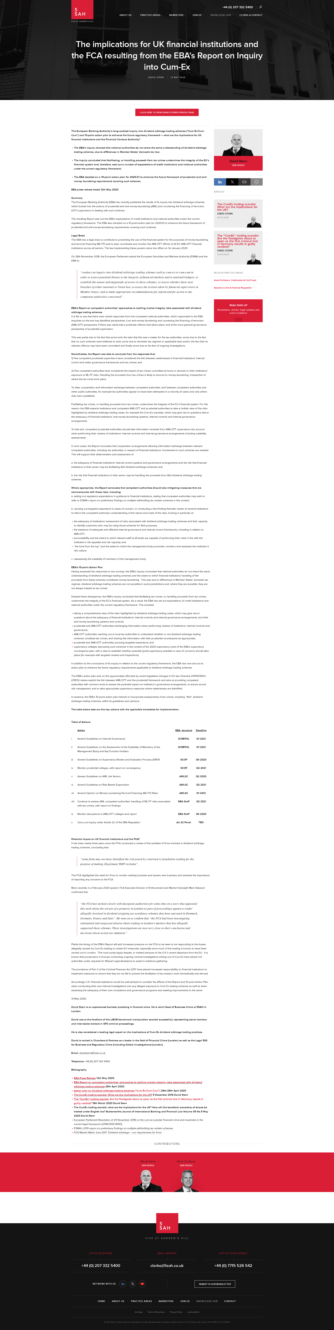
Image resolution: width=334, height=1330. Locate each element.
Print (256, 182)
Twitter (132, 1283)
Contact (230, 1301)
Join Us (185, 1301)
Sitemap (138, 1312)
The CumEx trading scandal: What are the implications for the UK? (237, 207)
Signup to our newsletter (215, 1284)
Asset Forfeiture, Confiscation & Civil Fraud (235, 280)
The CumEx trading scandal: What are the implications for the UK (112, 1095)
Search (260, 7)
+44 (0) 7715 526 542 (233, 1265)
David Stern (156, 77)
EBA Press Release (85, 1078)
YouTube (142, 1283)
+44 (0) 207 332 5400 (237, 7)
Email (244, 182)
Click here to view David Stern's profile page (167, 112)
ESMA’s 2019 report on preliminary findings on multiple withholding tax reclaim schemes (123, 1128)
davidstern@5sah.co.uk (92, 1053)
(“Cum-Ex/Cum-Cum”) (117, 1090)
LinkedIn (220, 182)
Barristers (166, 1301)
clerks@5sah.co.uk (167, 1265)
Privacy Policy (176, 1312)
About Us (118, 1301)
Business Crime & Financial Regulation (233, 287)
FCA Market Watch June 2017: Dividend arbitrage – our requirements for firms (118, 1132)
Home (101, 1301)
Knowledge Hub (207, 1301)
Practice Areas (141, 1301)
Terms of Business (156, 1312)
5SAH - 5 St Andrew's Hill (82, 11)
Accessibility (193, 1312)
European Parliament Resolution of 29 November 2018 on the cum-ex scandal (118, 1120)
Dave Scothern (186, 1161)
